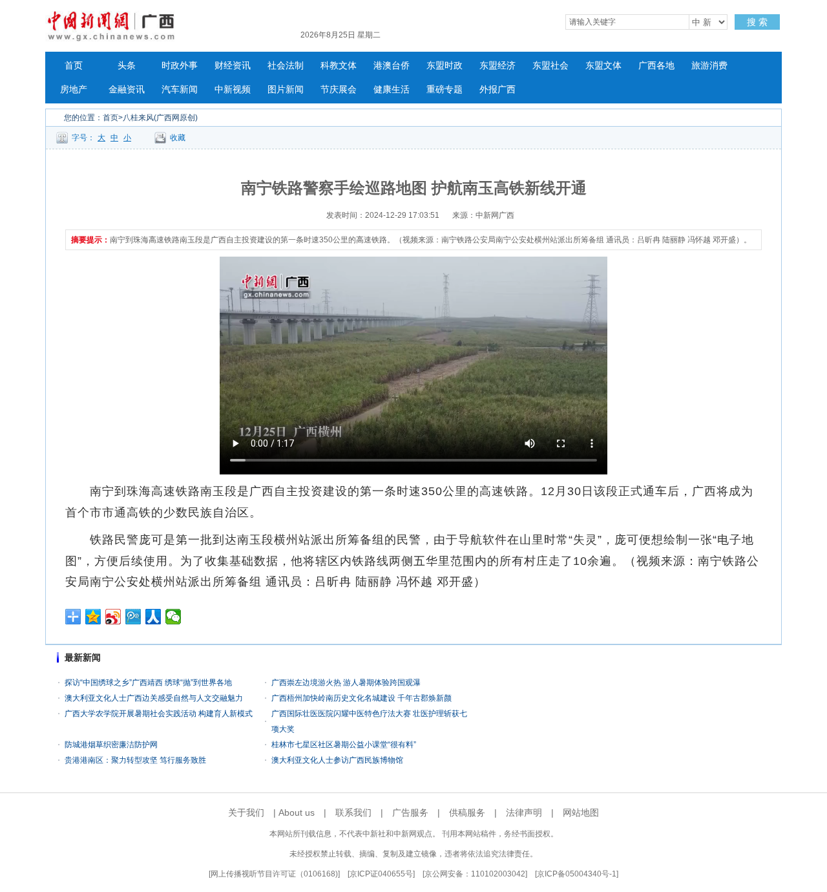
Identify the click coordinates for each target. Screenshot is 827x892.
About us (296, 812)
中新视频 (233, 89)
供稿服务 (467, 812)
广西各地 (656, 65)
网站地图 (581, 812)
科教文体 (338, 65)
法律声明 (524, 812)
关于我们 (246, 812)
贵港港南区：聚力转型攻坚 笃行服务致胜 (135, 760)
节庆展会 (338, 89)
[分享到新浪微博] (113, 616)
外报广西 (497, 89)
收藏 (177, 137)
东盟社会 (550, 65)
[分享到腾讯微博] (133, 616)
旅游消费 (709, 65)
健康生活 (391, 89)
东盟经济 (497, 65)
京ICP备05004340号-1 (576, 873)
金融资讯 (127, 89)
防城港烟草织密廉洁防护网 (111, 744)
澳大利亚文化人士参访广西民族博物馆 (337, 760)
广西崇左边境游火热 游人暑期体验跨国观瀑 (346, 682)
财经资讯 (233, 65)
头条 (127, 65)
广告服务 (410, 812)
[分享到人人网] (153, 616)
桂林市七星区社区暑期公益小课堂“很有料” (343, 744)
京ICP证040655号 (381, 873)
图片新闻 (285, 89)
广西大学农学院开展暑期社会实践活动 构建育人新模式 (159, 713)
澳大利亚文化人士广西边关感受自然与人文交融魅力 (154, 698)
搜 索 (757, 22)
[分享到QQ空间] (93, 616)
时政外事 (180, 65)
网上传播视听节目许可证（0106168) (274, 873)
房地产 (73, 89)
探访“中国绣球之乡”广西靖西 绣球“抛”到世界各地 (148, 682)
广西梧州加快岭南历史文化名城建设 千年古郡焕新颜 (361, 698)
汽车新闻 (180, 89)
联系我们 (353, 812)
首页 (74, 65)
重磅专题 (444, 89)
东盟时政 (444, 65)
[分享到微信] (173, 616)
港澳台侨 (391, 65)
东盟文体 (603, 65)
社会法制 (285, 65)
